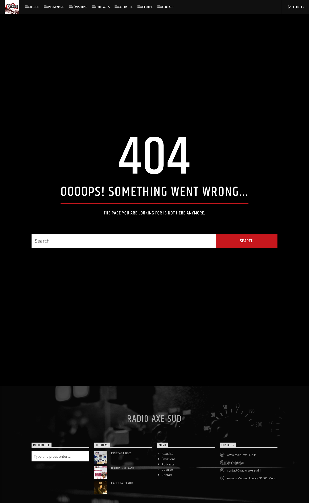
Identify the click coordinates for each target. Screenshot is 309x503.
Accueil (34, 7)
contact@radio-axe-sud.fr (244, 488)
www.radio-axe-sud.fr (241, 473)
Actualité (126, 7)
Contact (168, 7)
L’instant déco (121, 471)
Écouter (298, 7)
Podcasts (103, 7)
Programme (56, 7)
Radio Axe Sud (154, 437)
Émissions (80, 7)
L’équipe (147, 7)
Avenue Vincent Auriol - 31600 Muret (252, 496)
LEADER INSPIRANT (123, 486)
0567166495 (235, 481)
